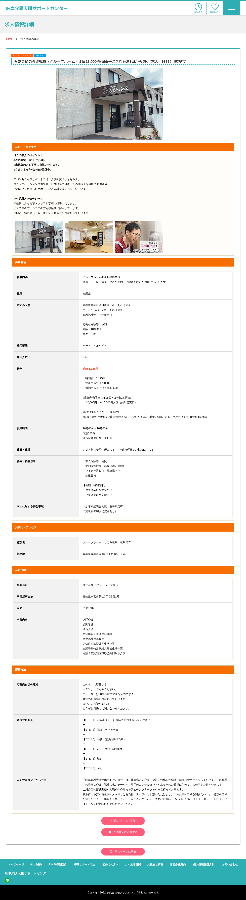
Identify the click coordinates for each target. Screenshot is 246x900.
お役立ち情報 (155, 864)
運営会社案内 (178, 864)
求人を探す (36, 864)
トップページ (16, 864)
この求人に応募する (125, 832)
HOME (9, 39)
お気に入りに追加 (123, 821)
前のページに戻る (125, 851)
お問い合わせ (230, 864)
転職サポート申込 (84, 864)
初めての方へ (110, 864)
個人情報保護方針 (204, 864)
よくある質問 (133, 864)
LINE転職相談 (57, 864)
